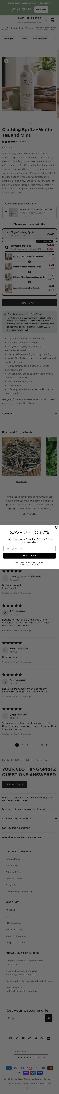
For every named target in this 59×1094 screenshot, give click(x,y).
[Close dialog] (56, 527)
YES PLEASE (29, 555)
